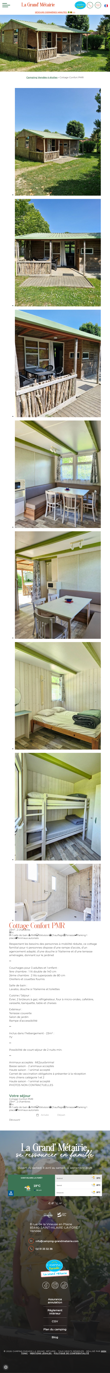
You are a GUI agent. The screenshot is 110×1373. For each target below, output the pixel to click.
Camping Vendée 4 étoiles (41, 77)
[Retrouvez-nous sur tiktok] (64, 1285)
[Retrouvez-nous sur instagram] (55, 1285)
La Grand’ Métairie (38, 5)
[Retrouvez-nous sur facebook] (46, 1285)
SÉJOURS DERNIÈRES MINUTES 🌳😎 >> (55, 12)
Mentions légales (41, 1353)
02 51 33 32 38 (44, 1249)
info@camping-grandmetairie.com (57, 1241)
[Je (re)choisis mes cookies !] (6, 1367)
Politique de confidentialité (71, 1353)
